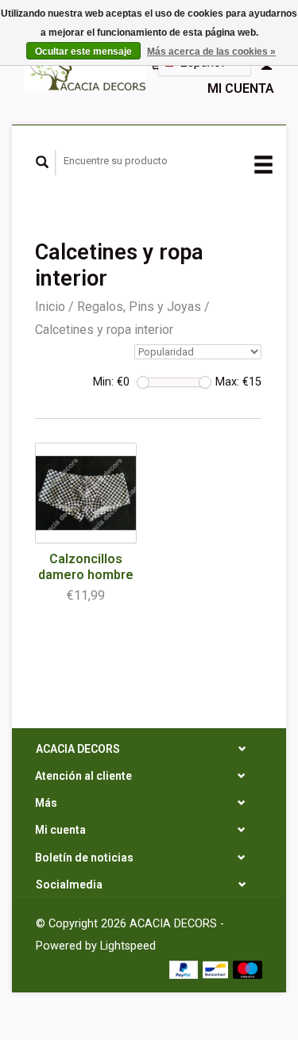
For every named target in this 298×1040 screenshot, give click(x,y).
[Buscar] (42, 162)
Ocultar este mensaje (83, 51)
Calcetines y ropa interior (104, 329)
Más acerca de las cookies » (211, 51)
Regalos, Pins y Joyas (139, 306)
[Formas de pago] (185, 968)
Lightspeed (128, 946)
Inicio (50, 306)
